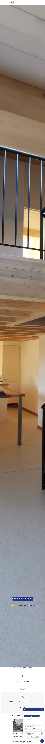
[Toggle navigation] (32, 2)
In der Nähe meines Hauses (23, 669)
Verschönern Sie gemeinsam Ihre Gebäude (22, 599)
